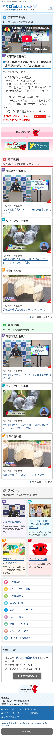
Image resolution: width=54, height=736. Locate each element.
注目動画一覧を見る (42, 316)
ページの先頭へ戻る (28, 689)
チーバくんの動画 (38, 559)
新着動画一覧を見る (42, 482)
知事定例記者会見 (12, 522)
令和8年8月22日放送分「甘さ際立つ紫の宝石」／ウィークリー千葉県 (25, 261)
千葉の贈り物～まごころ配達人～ (13, 561)
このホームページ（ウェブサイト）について (21, 709)
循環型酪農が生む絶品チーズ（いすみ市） (25, 309)
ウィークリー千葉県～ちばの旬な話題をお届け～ (39, 524)
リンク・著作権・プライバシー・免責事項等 (21, 713)
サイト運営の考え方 (11, 717)
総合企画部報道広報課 (27, 657)
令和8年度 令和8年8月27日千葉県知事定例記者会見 (27, 211)
